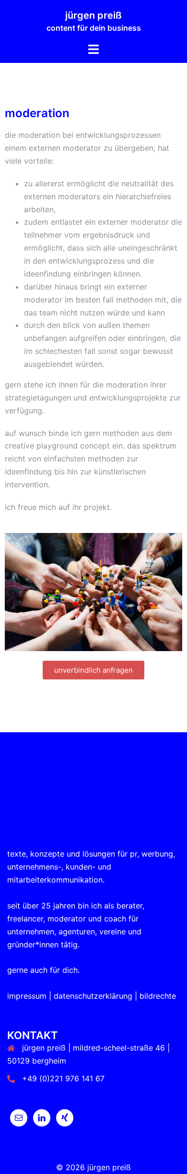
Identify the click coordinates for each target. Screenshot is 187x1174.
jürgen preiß (93, 15)
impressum (27, 996)
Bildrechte (158, 996)
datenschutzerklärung (93, 996)
